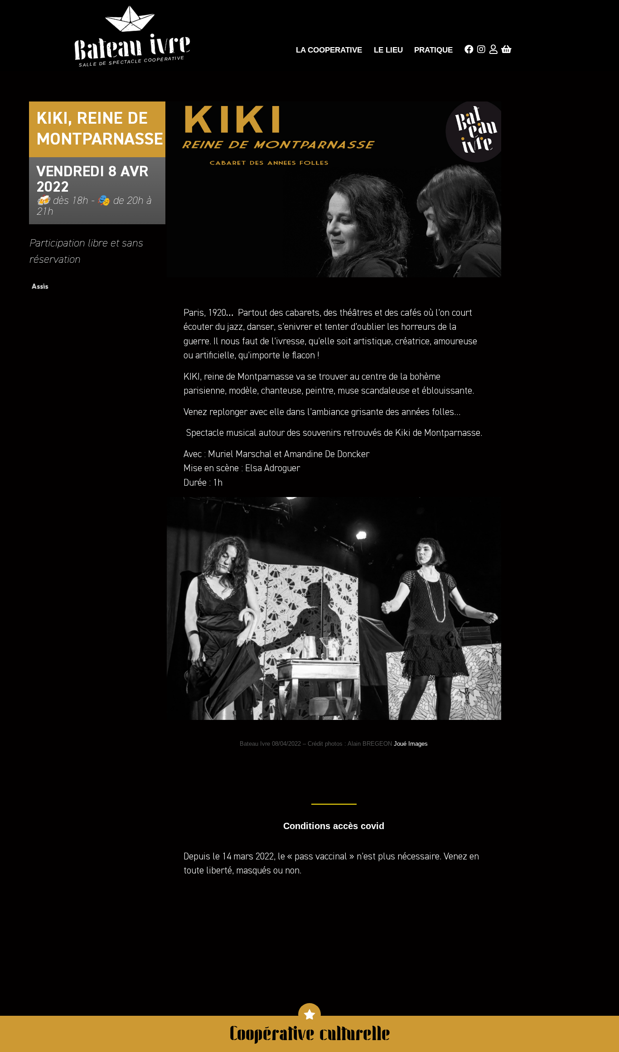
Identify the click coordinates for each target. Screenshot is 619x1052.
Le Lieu (388, 50)
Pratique (433, 50)
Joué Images (411, 743)
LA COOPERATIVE (329, 50)
